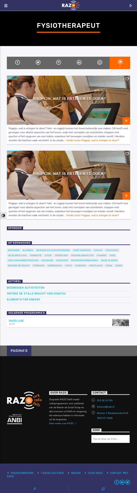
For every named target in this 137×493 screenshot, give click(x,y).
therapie (38, 265)
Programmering (22, 473)
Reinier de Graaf (19, 265)
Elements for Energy (23, 299)
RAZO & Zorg (109, 260)
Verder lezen (92, 140)
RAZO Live (16, 320)
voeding (80, 265)
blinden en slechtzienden (53, 250)
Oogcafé (62, 260)
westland (95, 265)
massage (47, 260)
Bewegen (14, 250)
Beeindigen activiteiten (25, 287)
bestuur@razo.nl (105, 406)
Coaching (112, 250)
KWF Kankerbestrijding (23, 260)
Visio (68, 265)
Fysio (48, 255)
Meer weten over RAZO (61, 423)
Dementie (36, 255)
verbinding (55, 265)
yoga (109, 265)
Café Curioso (82, 250)
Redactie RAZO (16, 119)
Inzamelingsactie (82, 255)
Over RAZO (95, 473)
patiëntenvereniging (84, 260)
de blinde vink (17, 255)
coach (98, 250)
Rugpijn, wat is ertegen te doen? (69, 98)
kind (112, 255)
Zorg (119, 265)
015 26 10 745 (104, 400)
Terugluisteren (52, 473)
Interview (61, 255)
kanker (101, 255)
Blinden (28, 250)
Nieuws (12, 78)
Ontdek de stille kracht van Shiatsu (36, 293)
